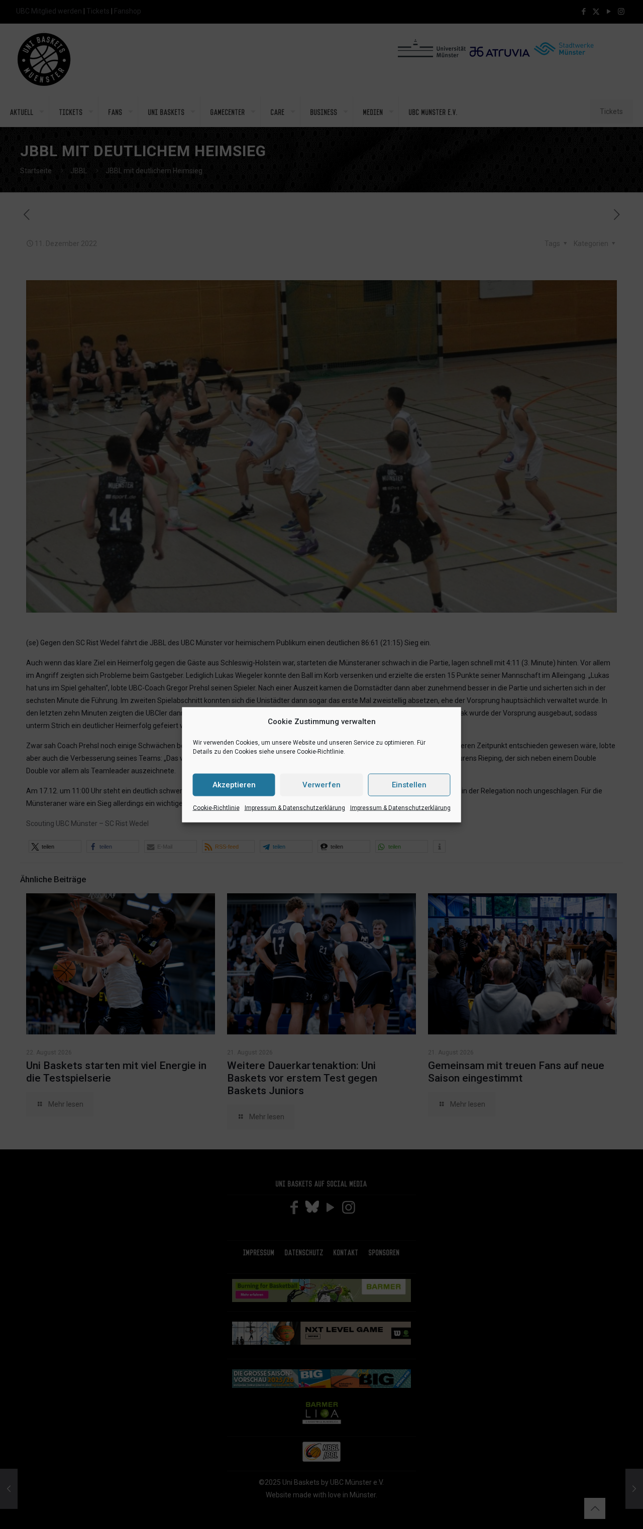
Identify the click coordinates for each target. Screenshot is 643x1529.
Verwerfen (321, 784)
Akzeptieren (234, 784)
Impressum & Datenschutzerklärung (295, 807)
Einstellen (409, 784)
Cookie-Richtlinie (216, 807)
